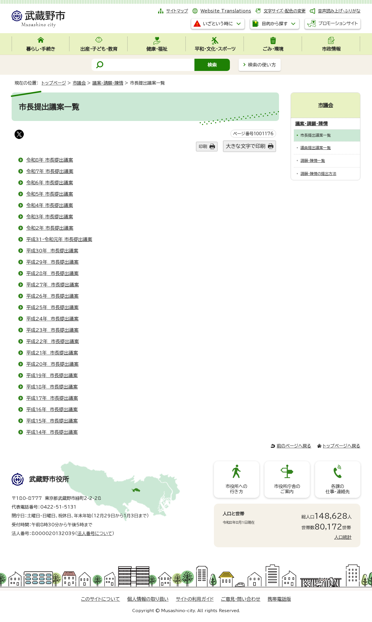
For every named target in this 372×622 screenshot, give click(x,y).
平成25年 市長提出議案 (52, 307)
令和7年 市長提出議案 (49, 171)
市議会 (79, 83)
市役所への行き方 (236, 489)
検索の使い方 (262, 65)
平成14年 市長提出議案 (52, 432)
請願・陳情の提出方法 (318, 174)
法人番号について (94, 533)
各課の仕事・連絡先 (338, 489)
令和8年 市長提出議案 (49, 160)
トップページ (54, 83)
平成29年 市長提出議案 (52, 262)
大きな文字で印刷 (245, 146)
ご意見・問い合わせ (240, 599)
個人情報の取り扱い (148, 599)
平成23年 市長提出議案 (52, 330)
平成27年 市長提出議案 (52, 284)
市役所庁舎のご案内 (287, 489)
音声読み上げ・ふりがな (339, 11)
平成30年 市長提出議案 (52, 250)
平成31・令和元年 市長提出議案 (59, 239)
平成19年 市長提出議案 (52, 375)
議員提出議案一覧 (316, 148)
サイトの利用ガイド (195, 599)
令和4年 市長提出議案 (49, 205)
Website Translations (226, 11)
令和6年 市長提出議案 (49, 182)
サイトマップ (177, 11)
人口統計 (343, 537)
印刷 (203, 146)
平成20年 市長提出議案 (52, 364)
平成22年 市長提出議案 (52, 341)
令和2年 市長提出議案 (49, 228)
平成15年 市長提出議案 (52, 420)
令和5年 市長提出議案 (49, 194)
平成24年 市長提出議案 (52, 318)
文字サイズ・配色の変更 (284, 11)
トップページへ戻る (341, 446)
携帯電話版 (279, 599)
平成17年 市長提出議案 (52, 398)
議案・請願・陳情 (107, 83)
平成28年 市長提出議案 (52, 273)
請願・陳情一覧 (313, 161)
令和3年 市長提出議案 (49, 216)
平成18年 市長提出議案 (52, 386)
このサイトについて (100, 599)
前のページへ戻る (294, 446)
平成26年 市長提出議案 (52, 296)
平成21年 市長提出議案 (52, 352)
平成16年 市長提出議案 (52, 409)
